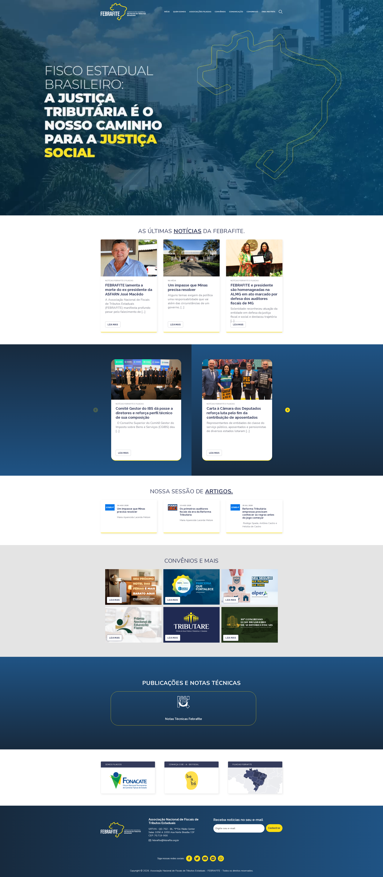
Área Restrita (268, 11)
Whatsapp (221, 858)
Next (287, 410)
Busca (280, 12)
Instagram (213, 858)
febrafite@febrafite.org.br (165, 840)
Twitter (197, 858)
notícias (188, 231)
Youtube (205, 858)
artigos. (219, 491)
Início (167, 11)
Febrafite (123, 11)
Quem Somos (179, 11)
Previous (95, 410)
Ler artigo (129, 516)
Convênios (220, 11)
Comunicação (236, 11)
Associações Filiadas (200, 11)
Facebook (189, 858)
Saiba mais (183, 708)
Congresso (252, 11)
